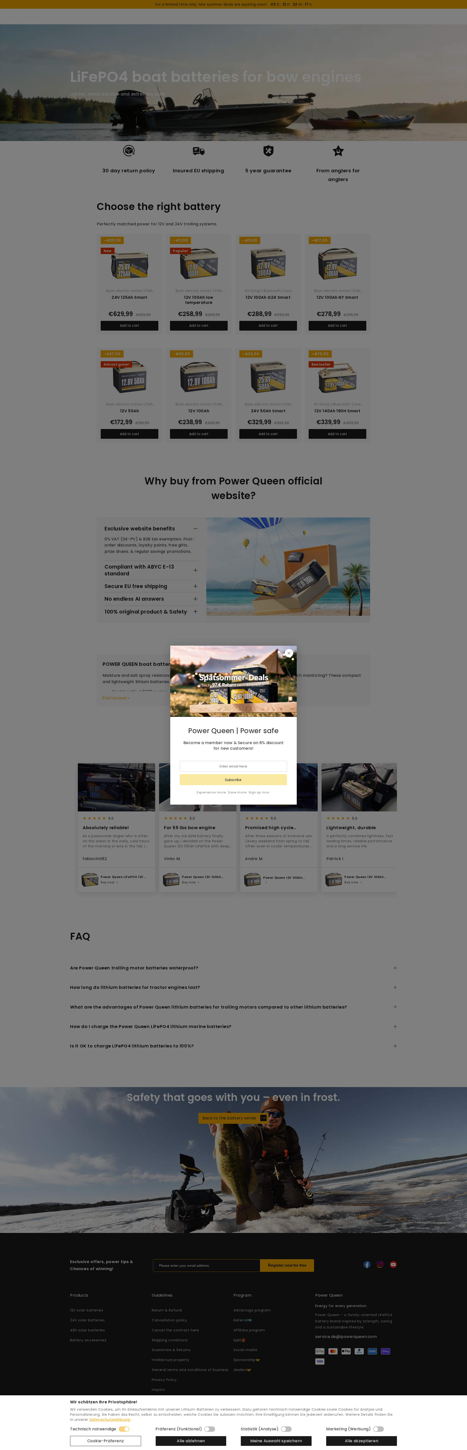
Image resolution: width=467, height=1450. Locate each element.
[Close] (289, 653)
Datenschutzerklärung (110, 1419)
